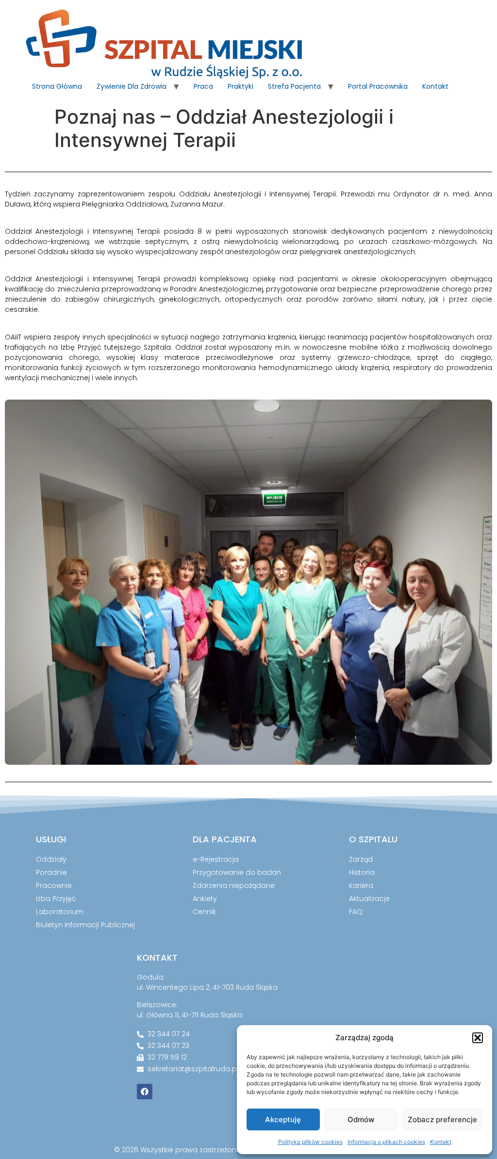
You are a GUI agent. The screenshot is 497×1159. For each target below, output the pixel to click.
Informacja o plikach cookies (386, 1141)
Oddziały (51, 859)
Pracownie (54, 885)
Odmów (361, 1119)
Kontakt (440, 1141)
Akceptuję (283, 1119)
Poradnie (51, 872)
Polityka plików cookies (310, 1141)
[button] (477, 1038)
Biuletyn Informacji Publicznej (85, 925)
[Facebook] (144, 1091)
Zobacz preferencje (442, 1119)
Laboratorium (59, 912)
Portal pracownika (378, 86)
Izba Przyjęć (56, 898)
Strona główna (57, 86)
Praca (203, 86)
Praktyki (240, 86)
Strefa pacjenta (294, 86)
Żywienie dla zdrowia (131, 86)
